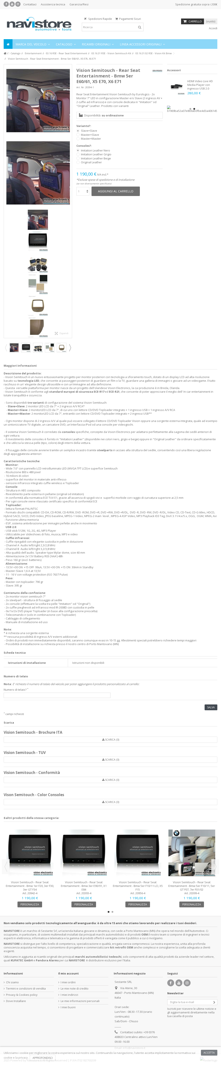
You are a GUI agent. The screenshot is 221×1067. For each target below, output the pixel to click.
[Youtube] (12, 4)
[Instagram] (18, 4)
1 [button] (190, 109)
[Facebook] (6, 4)
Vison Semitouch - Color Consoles (34, 794)
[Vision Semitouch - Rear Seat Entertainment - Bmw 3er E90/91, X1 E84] (84, 852)
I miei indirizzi (69, 995)
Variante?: (84, 126)
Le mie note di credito (74, 988)
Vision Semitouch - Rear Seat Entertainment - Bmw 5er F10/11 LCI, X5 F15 (138, 885)
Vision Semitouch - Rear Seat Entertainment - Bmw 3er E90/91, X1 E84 (84, 885)
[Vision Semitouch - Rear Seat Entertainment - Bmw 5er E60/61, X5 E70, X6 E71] (38, 100)
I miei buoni (68, 1007)
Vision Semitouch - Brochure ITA (33, 732)
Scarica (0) (111, 739)
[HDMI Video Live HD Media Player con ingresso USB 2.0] (176, 86)
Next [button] (70, 347)
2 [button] (194, 109)
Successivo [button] (70, 201)
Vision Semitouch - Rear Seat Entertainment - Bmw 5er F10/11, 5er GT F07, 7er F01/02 (191, 885)
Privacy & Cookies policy (22, 995)
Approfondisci (43, 1058)
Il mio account (68, 973)
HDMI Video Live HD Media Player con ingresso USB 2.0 (200, 84)
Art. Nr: (80, 87)
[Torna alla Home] (5, 53)
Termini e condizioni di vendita (26, 988)
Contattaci (29, 4)
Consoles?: (84, 146)
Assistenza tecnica (53, 4)
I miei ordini (68, 982)
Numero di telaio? (16, 690)
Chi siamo (12, 982)
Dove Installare (16, 1001)
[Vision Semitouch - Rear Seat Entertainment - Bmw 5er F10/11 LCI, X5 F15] (138, 852)
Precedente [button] (6, 201)
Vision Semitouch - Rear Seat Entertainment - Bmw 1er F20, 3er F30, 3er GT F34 (30, 885)
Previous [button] (6, 347)
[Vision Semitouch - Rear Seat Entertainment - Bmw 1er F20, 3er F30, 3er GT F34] (30, 852)
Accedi (212, 28)
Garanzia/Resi (78, 4)
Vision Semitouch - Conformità (32, 772)
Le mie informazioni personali (80, 1001)
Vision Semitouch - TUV (25, 752)
